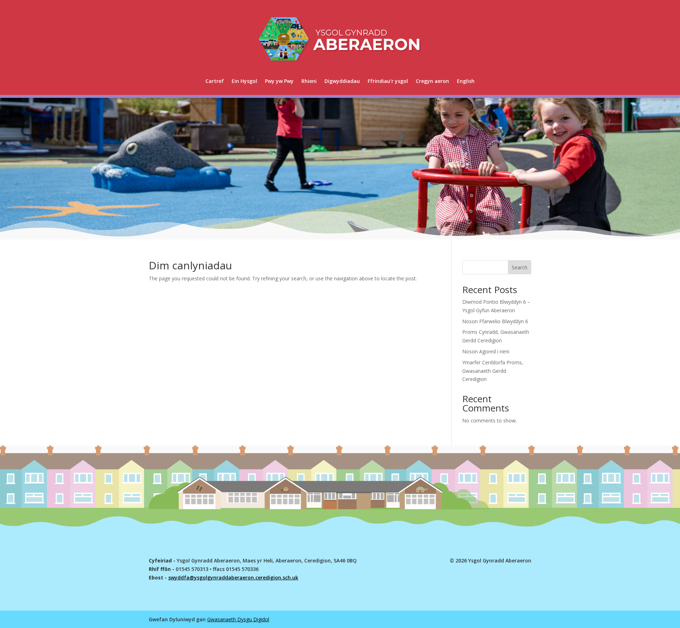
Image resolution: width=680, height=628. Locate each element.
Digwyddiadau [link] (342, 81)
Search (519, 267)
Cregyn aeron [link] (432, 81)
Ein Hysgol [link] (244, 81)
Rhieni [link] (309, 81)
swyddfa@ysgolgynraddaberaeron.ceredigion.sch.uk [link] (233, 577)
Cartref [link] (214, 81)
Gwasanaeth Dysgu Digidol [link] (238, 619)
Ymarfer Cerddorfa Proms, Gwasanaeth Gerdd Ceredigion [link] (492, 371)
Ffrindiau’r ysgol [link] (388, 81)
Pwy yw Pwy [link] (279, 81)
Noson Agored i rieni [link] (485, 351)
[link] (466, 81)
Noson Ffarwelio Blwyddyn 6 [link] (495, 321)
